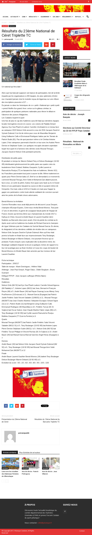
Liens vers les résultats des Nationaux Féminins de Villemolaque (10, 474)
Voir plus (76, 153)
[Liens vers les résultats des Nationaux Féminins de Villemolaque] (10, 463)
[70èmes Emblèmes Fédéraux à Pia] (76, 70)
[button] (87, 17)
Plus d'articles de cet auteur (29, 453)
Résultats (33, 17)
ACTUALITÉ (14, 17)
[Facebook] (88, 1)
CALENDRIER (45, 17)
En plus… (78, 17)
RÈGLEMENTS (66, 17)
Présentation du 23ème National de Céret (14, 420)
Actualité (4, 26)
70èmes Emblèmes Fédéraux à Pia (73, 74)
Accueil (4, 23)
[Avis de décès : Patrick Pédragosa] (30, 463)
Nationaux (12, 26)
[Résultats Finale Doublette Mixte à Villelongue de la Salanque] (68, 83)
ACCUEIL (5, 17)
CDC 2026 (56, 17)
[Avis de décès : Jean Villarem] (51, 463)
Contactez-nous (37, 2)
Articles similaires (9, 453)
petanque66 (8, 39)
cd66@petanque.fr (45, 523)
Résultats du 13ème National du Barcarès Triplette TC (47, 420)
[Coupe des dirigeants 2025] (68, 97)
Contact (82, 531)
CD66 (23, 17)
